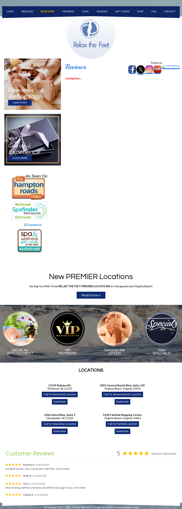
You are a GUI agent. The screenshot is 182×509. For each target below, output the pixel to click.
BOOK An (20, 351)
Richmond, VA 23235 (59, 387)
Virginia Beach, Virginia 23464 (122, 416)
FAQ (153, 11)
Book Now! (60, 401)
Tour (85, 11)
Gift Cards (122, 11)
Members (68, 11)
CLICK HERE (20, 158)
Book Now (47, 11)
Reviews (102, 11)
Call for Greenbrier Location (59, 424)
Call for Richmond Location (60, 394)
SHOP (140, 11)
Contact (169, 11)
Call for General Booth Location (122, 394)
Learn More (20, 102)
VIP (67, 351)
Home (10, 11)
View (161, 351)
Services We (114, 351)
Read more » (91, 295)
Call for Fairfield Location (122, 424)
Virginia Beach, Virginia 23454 (122, 387)
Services (27, 11)
